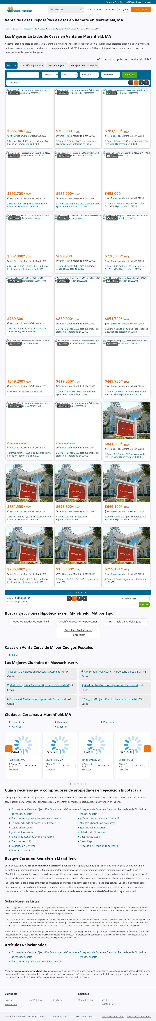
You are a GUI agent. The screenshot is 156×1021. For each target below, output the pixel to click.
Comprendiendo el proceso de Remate (33, 823)
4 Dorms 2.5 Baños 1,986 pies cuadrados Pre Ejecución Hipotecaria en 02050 (28, 268)
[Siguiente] (146, 82)
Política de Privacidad (113, 1016)
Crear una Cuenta (142, 9)
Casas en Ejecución (22, 827)
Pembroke (109, 722)
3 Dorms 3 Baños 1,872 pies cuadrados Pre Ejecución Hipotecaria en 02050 (29, 518)
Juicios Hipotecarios (22, 832)
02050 (14, 655)
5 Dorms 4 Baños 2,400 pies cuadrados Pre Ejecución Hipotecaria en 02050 (126, 330)
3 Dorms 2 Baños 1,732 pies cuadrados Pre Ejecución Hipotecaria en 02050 (126, 142)
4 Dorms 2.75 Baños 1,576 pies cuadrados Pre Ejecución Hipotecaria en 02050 (126, 268)
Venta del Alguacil (57, 65)
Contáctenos (110, 9)
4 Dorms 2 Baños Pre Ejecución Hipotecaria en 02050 (72, 518)
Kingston (62, 726)
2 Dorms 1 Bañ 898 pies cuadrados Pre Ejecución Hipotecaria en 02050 (76, 393)
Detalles (29, 765)
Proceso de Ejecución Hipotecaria (99, 846)
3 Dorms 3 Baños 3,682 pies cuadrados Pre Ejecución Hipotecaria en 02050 (77, 330)
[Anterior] (130, 82)
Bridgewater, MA (91, 759)
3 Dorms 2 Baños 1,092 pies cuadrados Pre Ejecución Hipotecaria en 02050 (77, 205)
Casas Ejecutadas (90, 836)
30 (20, 598)
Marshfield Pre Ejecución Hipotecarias (78, 633)
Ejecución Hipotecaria (32, 65)
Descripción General (23, 846)
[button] (71, 783)
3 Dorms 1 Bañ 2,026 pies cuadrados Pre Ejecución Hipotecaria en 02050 (125, 518)
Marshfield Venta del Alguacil (125, 621)
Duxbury (62, 722)
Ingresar (125, 9)
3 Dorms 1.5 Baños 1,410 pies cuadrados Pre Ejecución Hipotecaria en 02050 (76, 142)
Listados (97, 9)
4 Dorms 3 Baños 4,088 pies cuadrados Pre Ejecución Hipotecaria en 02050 (29, 454)
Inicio (89, 9)
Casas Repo (86, 841)
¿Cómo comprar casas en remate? (99, 818)
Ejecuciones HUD (21, 841)
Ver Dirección (16, 135)
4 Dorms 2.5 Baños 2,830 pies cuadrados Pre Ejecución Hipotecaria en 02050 (125, 393)
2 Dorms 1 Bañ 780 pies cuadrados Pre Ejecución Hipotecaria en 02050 (27, 205)
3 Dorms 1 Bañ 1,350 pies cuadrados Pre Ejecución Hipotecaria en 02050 (27, 142)
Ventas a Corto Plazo (23, 850)
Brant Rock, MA (54, 759)
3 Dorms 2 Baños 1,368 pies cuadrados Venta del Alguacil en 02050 (76, 267)
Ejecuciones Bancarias (92, 827)
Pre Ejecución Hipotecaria (84, 65)
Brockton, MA (126, 759)
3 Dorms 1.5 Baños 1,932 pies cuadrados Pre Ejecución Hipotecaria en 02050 (125, 455)
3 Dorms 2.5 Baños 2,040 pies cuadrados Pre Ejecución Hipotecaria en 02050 (28, 581)
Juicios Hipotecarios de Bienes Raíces (32, 836)
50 (29, 598)
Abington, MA (17, 759)
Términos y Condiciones (139, 1016)
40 (24, 598)
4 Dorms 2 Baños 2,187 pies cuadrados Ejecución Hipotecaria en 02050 (124, 205)
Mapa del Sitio (85, 1000)
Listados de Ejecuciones (93, 832)
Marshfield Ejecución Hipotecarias (78, 621)
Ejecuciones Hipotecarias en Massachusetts (36, 818)
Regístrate (58, 1000)
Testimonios (11, 1004)
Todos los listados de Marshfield (30, 621)
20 (16, 598)
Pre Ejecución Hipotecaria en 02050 (25, 391)
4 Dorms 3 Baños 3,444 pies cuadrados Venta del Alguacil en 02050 (27, 330)
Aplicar (129, 74)
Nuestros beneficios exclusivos (97, 823)
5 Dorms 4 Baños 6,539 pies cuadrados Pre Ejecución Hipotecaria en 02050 (77, 454)
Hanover (16, 726)
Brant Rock (17, 722)
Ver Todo (11, 65)
